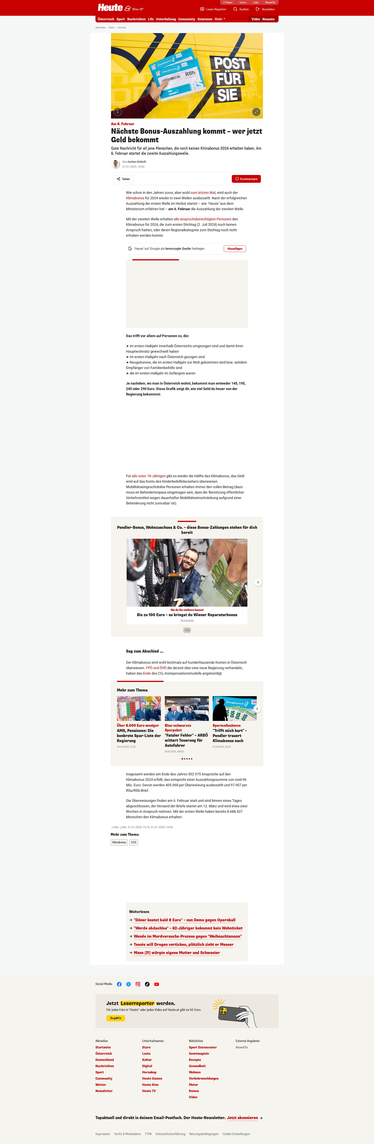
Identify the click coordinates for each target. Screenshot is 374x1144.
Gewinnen (205, 19)
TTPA (148, 1134)
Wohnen (195, 1072)
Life (151, 19)
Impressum (102, 1134)
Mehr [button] (218, 19)
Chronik (122, 27)
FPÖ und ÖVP (156, 668)
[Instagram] (138, 984)
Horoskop (149, 1072)
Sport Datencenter (203, 1047)
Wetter (100, 1085)
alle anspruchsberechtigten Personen (202, 219)
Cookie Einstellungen (236, 1134)
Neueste (268, 19)
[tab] (182, 759)
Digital (147, 1066)
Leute (146, 1054)
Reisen (194, 1091)
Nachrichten (104, 1066)
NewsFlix (242, 1047)
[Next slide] (258, 582)
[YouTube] (156, 984)
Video (256, 19)
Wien (111, 27)
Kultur (147, 1060)
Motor (193, 1085)
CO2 (133, 842)
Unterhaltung (166, 19)
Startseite (100, 27)
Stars (146, 1047)
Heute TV (149, 1091)
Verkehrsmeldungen (204, 1079)
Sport (120, 19)
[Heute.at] (110, 7)
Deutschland (104, 1060)
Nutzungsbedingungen (204, 1134)
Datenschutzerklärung (170, 1134)
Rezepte (195, 1060)
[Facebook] (119, 984)
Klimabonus (135, 198)
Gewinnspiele (199, 1054)
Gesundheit (197, 1066)
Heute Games (152, 1079)
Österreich (106, 19)
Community (186, 19)
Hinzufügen (235, 249)
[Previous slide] (116, 582)
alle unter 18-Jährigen (149, 476)
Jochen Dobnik (136, 162)
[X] (128, 984)
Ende (147, 673)
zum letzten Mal (203, 193)
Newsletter (104, 1091)
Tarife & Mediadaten (127, 1134)
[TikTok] (147, 984)
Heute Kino (150, 1085)
